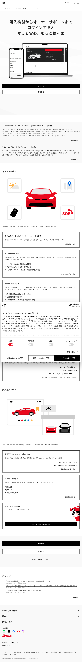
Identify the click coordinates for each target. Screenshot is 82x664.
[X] (8, 631)
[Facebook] (13, 631)
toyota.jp (18, 316)
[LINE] (4, 631)
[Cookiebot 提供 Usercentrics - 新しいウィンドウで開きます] (71, 305)
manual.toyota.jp (30, 316)
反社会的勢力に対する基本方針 (67, 652)
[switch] (30, 344)
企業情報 (4, 654)
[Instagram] (23, 631)
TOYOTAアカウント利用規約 (49, 652)
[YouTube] (18, 631)
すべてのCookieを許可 (67, 358)
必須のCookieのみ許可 (15, 358)
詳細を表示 (71, 352)
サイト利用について (17, 652)
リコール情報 (12, 654)
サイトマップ (6, 652)
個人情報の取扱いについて (31, 652)
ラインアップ (8, 8)
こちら (52, 136)
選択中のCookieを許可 (41, 358)
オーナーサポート (21, 8)
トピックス (37, 8)
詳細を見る (74, 140)
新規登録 (41, 92)
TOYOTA (4, 3)
